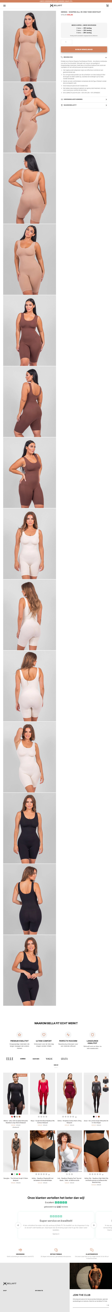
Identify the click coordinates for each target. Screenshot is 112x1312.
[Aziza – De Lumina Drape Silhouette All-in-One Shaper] (96, 1094)
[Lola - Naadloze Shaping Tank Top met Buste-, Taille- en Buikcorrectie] (69, 1151)
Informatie (39, 1290)
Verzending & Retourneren (72, 99)
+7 (49, 1174)
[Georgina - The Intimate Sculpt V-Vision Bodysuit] (15, 1151)
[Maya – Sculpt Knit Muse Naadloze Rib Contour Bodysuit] (42, 1094)
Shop (5, 1290)
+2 (75, 1117)
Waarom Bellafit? (70, 105)
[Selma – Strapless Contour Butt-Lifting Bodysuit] (69, 1094)
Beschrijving (68, 57)
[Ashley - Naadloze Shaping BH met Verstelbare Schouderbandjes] (42, 1151)
